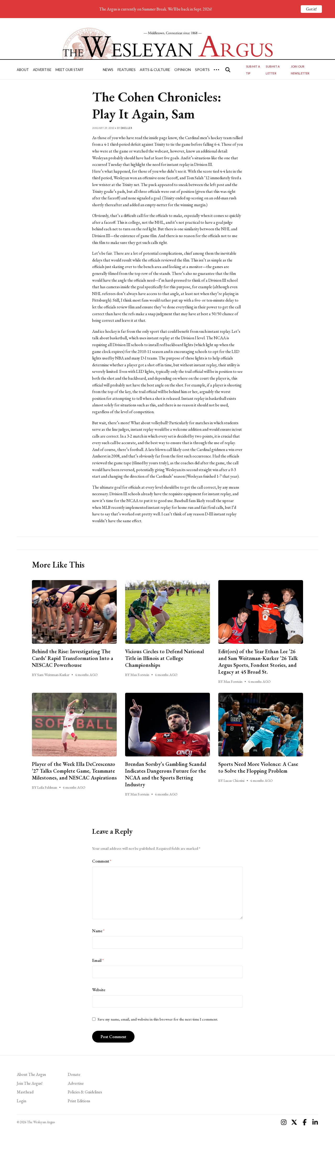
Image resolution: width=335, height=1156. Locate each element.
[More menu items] (216, 69)
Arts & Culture (155, 69)
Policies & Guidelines (85, 1092)
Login (21, 1101)
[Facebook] (305, 1122)
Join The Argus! (29, 1083)
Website (98, 990)
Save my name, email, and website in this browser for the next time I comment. (158, 1019)
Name (98, 931)
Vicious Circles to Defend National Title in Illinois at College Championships (164, 658)
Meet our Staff (69, 70)
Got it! (311, 9)
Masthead (25, 1092)
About (23, 70)
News (108, 69)
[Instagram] (284, 1122)
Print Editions (79, 1101)
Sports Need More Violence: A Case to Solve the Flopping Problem (258, 767)
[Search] (227, 69)
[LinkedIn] (315, 1122)
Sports (202, 69)
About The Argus (31, 1074)
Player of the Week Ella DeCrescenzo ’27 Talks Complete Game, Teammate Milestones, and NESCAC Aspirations (74, 771)
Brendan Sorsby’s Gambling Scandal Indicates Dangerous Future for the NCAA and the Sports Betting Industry (165, 774)
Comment (101, 861)
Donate (74, 1074)
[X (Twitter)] (294, 1122)
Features (127, 69)
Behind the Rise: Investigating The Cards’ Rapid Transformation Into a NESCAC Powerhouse (72, 658)
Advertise (42, 70)
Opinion (182, 69)
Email (98, 960)
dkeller (126, 128)
